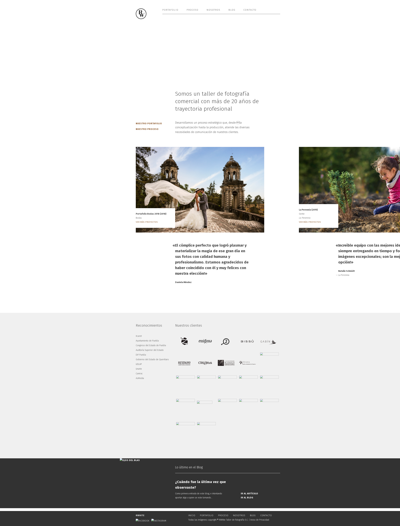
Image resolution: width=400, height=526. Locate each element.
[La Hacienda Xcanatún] (226, 362)
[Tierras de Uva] (186, 409)
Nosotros (213, 9)
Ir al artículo (249, 493)
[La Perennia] (207, 386)
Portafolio (170, 9)
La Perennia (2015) (308, 209)
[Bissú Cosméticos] (247, 341)
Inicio (191, 515)
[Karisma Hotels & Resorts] (228, 409)
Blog (231, 9)
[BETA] (249, 386)
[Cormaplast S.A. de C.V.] (270, 362)
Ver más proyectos (147, 222)
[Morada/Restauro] (249, 409)
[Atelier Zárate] (184, 341)
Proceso (192, 9)
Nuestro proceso (147, 129)
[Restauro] (184, 362)
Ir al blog (247, 497)
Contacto (249, 9)
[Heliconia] (247, 362)
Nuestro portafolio (149, 123)
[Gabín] (268, 341)
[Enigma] (205, 341)
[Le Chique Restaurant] (186, 386)
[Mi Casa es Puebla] (207, 432)
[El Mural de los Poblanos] (186, 432)
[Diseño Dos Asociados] (226, 341)
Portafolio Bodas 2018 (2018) (151, 214)
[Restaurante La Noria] (228, 386)
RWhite (140, 515)
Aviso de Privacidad (259, 519)
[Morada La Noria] (270, 409)
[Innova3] (270, 386)
